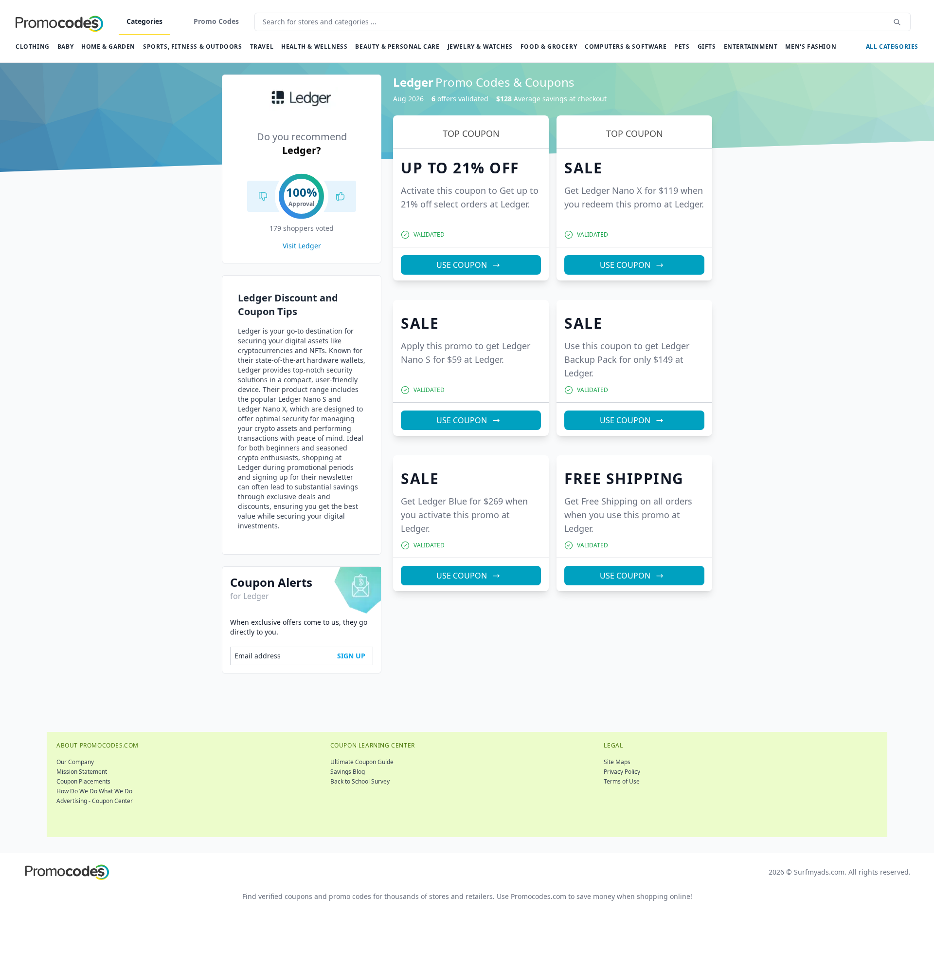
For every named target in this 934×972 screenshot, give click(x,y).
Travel (262, 46)
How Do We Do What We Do (94, 791)
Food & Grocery (549, 46)
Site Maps (617, 762)
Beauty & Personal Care (397, 46)
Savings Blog (347, 771)
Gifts (707, 46)
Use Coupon (461, 265)
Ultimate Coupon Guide (362, 762)
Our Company (75, 762)
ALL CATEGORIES (892, 46)
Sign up (351, 655)
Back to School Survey (360, 781)
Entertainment (751, 46)
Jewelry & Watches (480, 46)
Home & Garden (108, 46)
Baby (65, 46)
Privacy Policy (622, 771)
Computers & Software (625, 46)
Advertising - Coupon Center (94, 801)
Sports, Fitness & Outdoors (192, 46)
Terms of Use (622, 781)
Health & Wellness (314, 46)
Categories (144, 21)
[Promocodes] (59, 22)
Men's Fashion (810, 46)
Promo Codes (216, 21)
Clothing (33, 46)
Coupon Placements (83, 781)
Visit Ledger (302, 245)
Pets (681, 46)
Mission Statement (81, 771)
